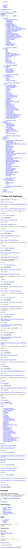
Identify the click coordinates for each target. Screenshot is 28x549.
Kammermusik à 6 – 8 (10, 106)
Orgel (7, 78)
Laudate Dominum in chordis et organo (14, 158)
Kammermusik (9, 42)
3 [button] (4, 201)
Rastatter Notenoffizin (10, 169)
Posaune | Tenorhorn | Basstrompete (13, 54)
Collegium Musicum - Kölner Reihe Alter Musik (16, 143)
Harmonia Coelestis (10, 152)
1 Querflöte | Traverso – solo (11, 26)
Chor (7, 132)
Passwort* (3, 540)
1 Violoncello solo (9, 94)
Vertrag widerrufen (7, 507)
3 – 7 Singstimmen (9, 128)
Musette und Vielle (9, 45)
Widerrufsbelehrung (7, 509)
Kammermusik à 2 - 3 (10, 103)
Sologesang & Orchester (11, 129)
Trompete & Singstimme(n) (11, 53)
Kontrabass (8, 99)
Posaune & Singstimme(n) (11, 55)
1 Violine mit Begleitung (11, 85)
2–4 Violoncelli (9, 98)
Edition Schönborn (9, 146)
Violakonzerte (8, 93)
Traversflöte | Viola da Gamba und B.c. (14, 29)
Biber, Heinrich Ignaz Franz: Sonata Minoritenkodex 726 (12, 375)
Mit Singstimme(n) (9, 72)
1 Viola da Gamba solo (10, 107)
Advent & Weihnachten (10, 44)
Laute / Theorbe (9, 68)
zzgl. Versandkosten (10, 215)
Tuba (7, 58)
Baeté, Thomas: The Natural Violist (8, 447)
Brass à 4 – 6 (8, 59)
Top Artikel (3, 443)
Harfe (7, 67)
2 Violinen (8, 88)
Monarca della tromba (10, 162)
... (8, 403)
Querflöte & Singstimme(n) (11, 33)
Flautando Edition (9, 147)
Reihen (4, 139)
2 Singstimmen (9, 127)
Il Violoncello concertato (11, 154)
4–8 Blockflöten (9, 22)
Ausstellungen (6, 519)
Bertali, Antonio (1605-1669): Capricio (9, 224)
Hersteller (2, 524)
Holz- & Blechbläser (10, 180)
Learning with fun (9, 159)
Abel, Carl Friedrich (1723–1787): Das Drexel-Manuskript (13, 480)
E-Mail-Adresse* (4, 539)
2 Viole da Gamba (9, 111)
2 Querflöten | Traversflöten (11, 31)
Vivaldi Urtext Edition (10, 174)
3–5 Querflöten (9, 32)
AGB (4, 510)
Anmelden (5, 7)
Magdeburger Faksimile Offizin (12, 160)
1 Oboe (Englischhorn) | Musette (12, 34)
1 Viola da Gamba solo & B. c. (12, 108)
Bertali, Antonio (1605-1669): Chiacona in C (10, 240)
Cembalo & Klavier (10, 76)
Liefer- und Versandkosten (8, 513)
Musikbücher (6, 138)
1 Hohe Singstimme (10, 123)
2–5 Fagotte (8, 41)
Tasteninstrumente (7, 75)
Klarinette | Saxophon (10, 39)
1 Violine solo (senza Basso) (11, 86)
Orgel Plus (8, 79)
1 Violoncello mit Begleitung (12, 95)
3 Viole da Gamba (9, 112)
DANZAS (8, 145)
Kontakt (4, 508)
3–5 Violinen (8, 89)
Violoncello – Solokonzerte (11, 96)
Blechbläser (5, 48)
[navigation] (3, 531)
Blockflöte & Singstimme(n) (11, 25)
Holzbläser (5, 18)
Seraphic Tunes (9, 173)
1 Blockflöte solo (9, 20)
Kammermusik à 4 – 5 (10, 105)
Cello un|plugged (9, 141)
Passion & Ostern (6, 187)
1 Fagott (7, 40)
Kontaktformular (4, 501)
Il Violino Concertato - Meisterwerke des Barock (16, 153)
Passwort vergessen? (5, 542)
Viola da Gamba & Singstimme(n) (13, 116)
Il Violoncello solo (9, 155)
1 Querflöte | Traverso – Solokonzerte (13, 27)
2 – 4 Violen (8, 92)
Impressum (5, 514)
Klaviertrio (8, 102)
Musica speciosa (9, 163)
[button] (2, 201)
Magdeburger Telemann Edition (12, 161)
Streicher (5, 84)
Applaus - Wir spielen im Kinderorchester (14, 140)
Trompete (8, 52)
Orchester (5, 121)
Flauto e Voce (8, 148)
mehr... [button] (2, 217)
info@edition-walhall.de (17, 496)
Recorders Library (9, 170)
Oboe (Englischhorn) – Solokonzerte (13, 35)
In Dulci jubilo (9, 156)
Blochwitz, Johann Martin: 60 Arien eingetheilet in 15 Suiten (13, 392)
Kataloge (5, 522)
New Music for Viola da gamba (12, 166)
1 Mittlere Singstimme (10, 125)
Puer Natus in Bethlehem (11, 168)
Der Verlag (5, 521)
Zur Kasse (5, 5)
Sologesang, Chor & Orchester (12, 130)
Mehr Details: (11, 47)
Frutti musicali (9, 149)
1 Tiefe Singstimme (10, 126)
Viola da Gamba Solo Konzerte (12, 109)
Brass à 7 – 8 (8, 60)
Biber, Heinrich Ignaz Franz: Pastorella (8, 359)
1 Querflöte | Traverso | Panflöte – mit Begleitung (16, 28)
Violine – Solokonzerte (10, 87)
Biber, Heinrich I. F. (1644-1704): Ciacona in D (10, 274)
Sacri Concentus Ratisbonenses (12, 172)
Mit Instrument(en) (9, 71)
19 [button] (9, 201)
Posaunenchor (9, 56)
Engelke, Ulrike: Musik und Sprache (8, 470)
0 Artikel (2, 13)
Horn (7, 49)
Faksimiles (5, 136)
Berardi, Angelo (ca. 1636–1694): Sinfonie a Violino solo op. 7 (13, 208)
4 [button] (5, 201)
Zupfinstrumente (6, 66)
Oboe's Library (9, 167)
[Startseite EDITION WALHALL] (6, 9)
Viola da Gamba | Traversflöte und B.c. (14, 114)
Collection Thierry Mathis (11, 142)
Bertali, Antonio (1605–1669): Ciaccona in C (10, 257)
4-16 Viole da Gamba (10, 113)
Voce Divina (8, 175)
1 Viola (7, 91)
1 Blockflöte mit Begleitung (11, 19)
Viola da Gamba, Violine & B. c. (12, 115)
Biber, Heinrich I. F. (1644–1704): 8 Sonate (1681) (11, 290)
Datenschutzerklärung (7, 512)
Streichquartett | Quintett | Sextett (12, 101)
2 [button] (3, 201)
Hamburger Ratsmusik (10, 150)
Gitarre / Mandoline (10, 69)
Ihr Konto (5, 6)
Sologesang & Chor (7, 122)
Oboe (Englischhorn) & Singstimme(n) (14, 37)
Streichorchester (9, 100)
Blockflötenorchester (10, 24)
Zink (7, 51)
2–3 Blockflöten (9, 21)
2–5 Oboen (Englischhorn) (11, 38)
